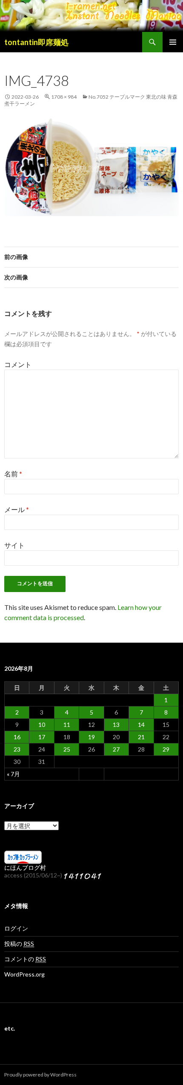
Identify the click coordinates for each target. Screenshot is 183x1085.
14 (141, 724)
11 (66, 724)
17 (41, 736)
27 (116, 749)
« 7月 (13, 773)
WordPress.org (24, 974)
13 (116, 724)
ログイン (16, 928)
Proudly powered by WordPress (40, 1074)
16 (17, 736)
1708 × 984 (64, 97)
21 (141, 736)
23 (17, 749)
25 (66, 749)
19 (91, 736)
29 (166, 749)
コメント (17, 364)
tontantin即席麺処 (36, 42)
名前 (13, 474)
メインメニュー (173, 42)
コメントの (25, 959)
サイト (14, 545)
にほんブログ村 (25, 867)
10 (41, 724)
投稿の (19, 943)
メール (16, 509)
